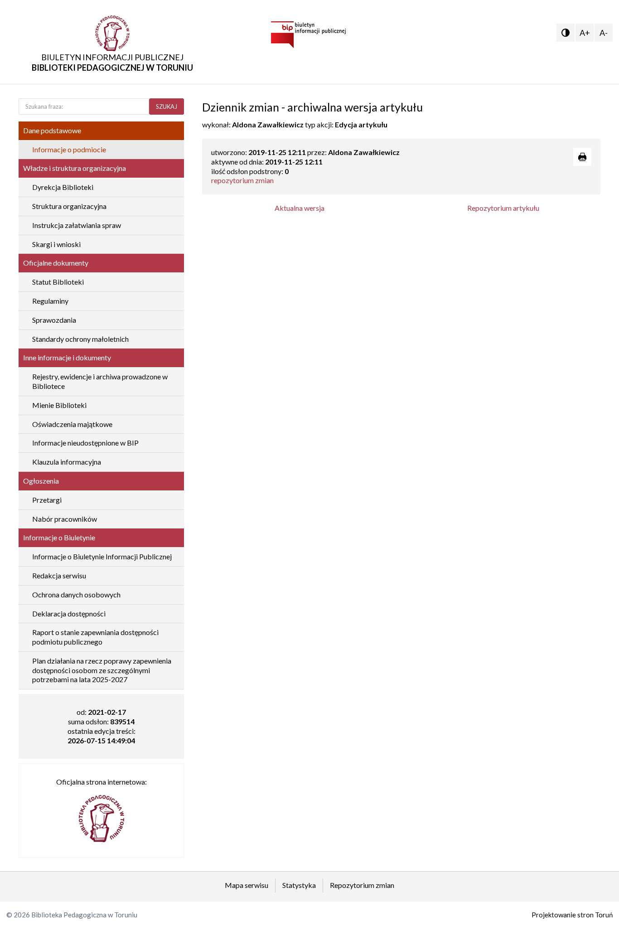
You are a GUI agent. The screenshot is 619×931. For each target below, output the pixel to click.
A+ (585, 33)
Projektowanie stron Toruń (572, 915)
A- (604, 33)
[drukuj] (582, 157)
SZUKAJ (166, 106)
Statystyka (299, 885)
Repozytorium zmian (362, 885)
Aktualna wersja (299, 208)
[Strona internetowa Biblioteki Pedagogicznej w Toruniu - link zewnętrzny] (101, 814)
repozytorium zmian (242, 180)
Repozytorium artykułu (503, 208)
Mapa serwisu (246, 885)
